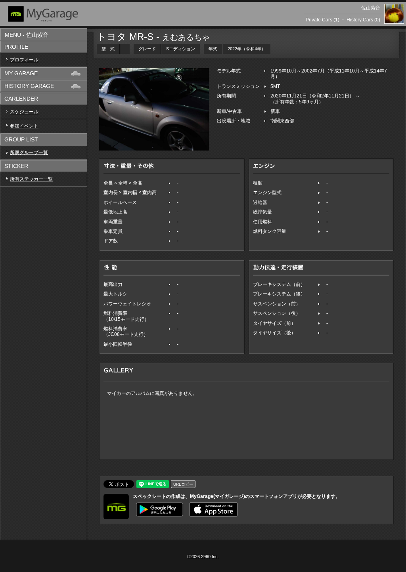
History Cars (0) (363, 20)
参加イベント (24, 126)
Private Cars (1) (322, 20)
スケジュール (24, 111)
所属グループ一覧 (29, 152)
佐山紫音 (370, 8)
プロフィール (24, 60)
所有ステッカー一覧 (31, 179)
